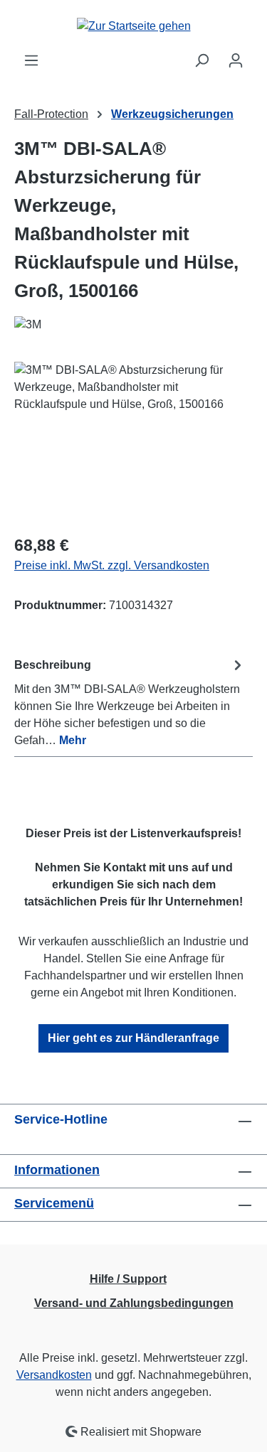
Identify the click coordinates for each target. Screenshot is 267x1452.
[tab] (130, 702)
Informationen (57, 1170)
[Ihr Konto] (236, 60)
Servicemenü (54, 1203)
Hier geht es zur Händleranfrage (133, 1038)
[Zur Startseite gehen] (133, 26)
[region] (133, 442)
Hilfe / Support (128, 1279)
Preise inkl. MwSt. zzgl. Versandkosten (111, 565)
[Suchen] (201, 60)
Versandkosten (54, 1375)
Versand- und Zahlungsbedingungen (134, 1303)
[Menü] (31, 60)
